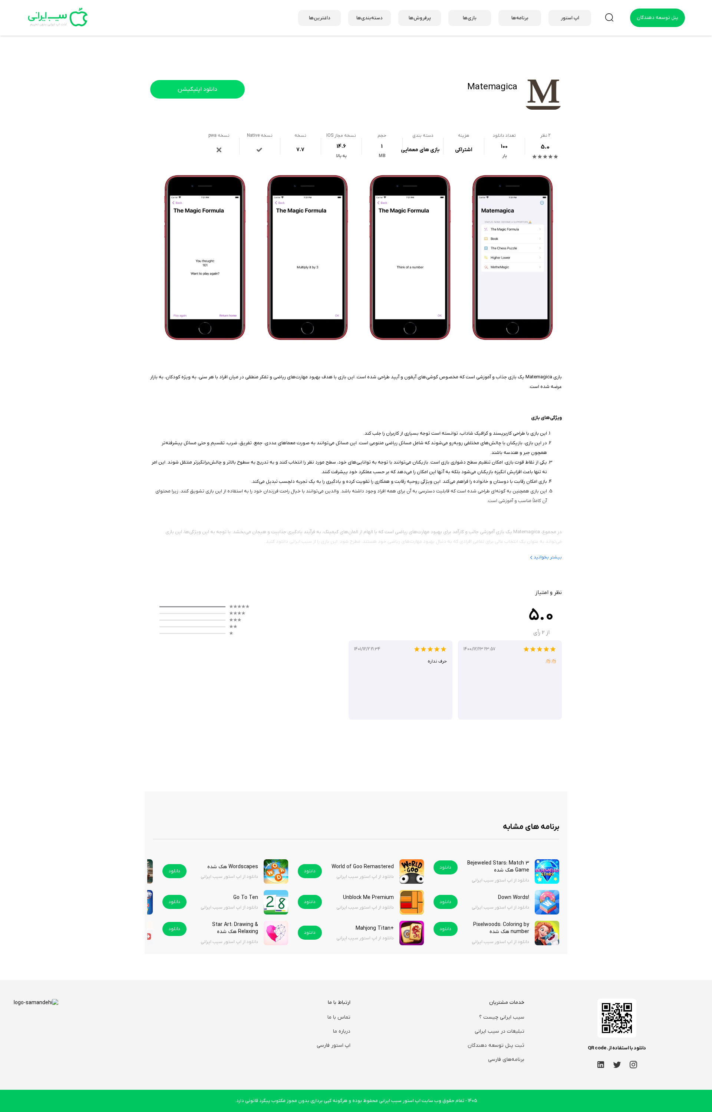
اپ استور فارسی (333, 1045)
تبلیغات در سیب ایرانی (499, 1031)
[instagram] (633, 1064)
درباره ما (341, 1031)
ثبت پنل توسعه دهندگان (496, 1045)
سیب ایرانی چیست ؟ (501, 1017)
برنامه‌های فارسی (506, 1059)
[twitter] (617, 1064)
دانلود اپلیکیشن (197, 89)
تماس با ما (338, 1017)
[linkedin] (600, 1064)
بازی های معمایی (420, 149)
